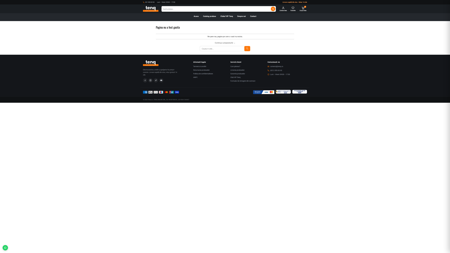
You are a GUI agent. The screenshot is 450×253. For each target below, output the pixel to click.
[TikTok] (156, 80)
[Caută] (273, 9)
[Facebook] (145, 80)
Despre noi (241, 16)
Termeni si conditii (199, 66)
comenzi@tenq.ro (276, 66)
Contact (253, 16)
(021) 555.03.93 (276, 70)
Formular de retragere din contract (242, 81)
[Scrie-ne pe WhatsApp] (5, 247)
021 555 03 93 (149, 2)
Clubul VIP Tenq (226, 16)
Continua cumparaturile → (225, 43)
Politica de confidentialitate (203, 74)
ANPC (195, 77)
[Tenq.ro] (150, 9)
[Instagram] (150, 80)
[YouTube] (161, 80)
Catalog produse (209, 16)
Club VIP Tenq (235, 77)
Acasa (196, 16)
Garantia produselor (237, 74)
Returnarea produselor (201, 70)
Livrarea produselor (237, 70)
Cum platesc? (235, 66)
